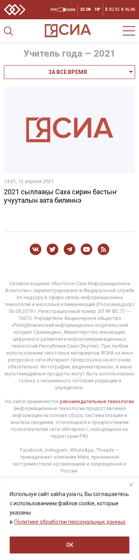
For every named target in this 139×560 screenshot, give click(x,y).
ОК (69, 545)
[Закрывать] (131, 484)
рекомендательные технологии (97, 401)
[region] (69, 519)
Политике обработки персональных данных (69, 522)
